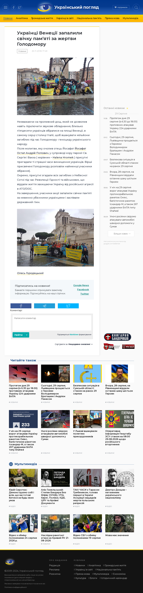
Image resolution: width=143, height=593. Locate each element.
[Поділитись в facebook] (20, 305)
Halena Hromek (63, 157)
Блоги (93, 578)
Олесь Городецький (30, 273)
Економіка (119, 574)
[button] (5, 7)
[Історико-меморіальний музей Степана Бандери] (130, 346)
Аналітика (22, 18)
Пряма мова (112, 18)
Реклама (54, 569)
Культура (81, 578)
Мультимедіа (130, 18)
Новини (8, 18)
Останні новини (114, 108)
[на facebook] (13, 7)
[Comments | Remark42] (52, 330)
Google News (81, 285)
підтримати (122, 7)
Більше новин (121, 233)
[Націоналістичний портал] (112, 346)
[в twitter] (19, 7)
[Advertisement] (121, 288)
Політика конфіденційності (15, 587)
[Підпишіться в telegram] (44, 305)
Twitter (84, 294)
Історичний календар (114, 578)
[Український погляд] (10, 562)
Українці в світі (64, 18)
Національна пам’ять (89, 18)
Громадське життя (42, 18)
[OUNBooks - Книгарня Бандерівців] (121, 337)
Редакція (54, 565)
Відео (13, 506)
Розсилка (54, 574)
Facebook (83, 289)
